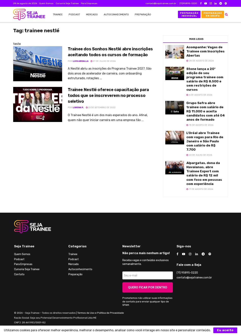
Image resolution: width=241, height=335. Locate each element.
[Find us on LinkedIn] (215, 3)
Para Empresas (89, 3)
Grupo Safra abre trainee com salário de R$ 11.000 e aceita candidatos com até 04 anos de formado (205, 111)
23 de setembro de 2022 (101, 107)
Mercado (92, 14)
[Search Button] (226, 14)
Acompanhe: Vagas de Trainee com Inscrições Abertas (205, 51)
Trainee (58, 14)
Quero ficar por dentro (147, 287)
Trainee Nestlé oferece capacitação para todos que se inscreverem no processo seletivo (108, 95)
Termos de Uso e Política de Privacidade (100, 312)
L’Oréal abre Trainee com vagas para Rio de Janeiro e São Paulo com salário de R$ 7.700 (204, 141)
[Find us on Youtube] (205, 3)
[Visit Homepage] (27, 14)
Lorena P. (78, 107)
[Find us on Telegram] (220, 3)
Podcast (74, 14)
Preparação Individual (189, 14)
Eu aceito (225, 330)
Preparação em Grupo (213, 14)
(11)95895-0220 (188, 3)
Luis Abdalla (80, 61)
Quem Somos (46, 3)
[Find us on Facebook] (201, 3)
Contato (19, 274)
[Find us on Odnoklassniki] (226, 3)
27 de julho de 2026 (104, 61)
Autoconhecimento (116, 14)
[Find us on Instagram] (211, 3)
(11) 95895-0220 (187, 272)
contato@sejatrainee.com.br (161, 3)
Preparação (143, 14)
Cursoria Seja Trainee (67, 3)
